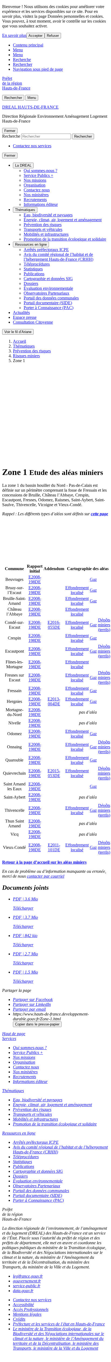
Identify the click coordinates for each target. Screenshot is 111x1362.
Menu (18, 50)
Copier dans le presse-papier (37, 1024)
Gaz (93, 579)
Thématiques (25, 210)
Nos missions (35, 180)
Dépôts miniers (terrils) (104, 625)
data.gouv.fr (23, 1290)
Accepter (35, 36)
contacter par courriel (45, 876)
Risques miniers (26, 355)
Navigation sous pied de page (38, 69)
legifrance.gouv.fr (28, 1276)
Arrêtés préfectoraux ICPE (46, 249)
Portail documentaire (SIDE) (48, 303)
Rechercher (22, 64)
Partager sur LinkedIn (32, 1004)
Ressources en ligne (31, 244)
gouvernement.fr (27, 1281)
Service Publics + (38, 175)
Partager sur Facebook (33, 999)
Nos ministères (36, 194)
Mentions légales (27, 1314)
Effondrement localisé (77, 590)
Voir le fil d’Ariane (17, 332)
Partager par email (29, 1009)
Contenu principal (28, 45)
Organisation (34, 185)
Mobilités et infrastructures (46, 234)
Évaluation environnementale (48, 288)
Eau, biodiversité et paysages (48, 215)
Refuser (53, 36)
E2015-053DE (54, 773)
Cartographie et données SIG (48, 278)
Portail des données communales (51, 298)
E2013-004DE (54, 701)
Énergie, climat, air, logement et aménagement (63, 219)
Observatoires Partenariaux (46, 293)
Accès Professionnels (30, 1309)
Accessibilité (23, 1304)
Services (9, 1038)
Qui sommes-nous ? (40, 170)
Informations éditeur (41, 204)
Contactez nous (37, 190)
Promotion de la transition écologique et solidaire (65, 239)
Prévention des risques (43, 224)
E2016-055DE (54, 625)
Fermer (9, 131)
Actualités (21, 312)
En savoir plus (14, 35)
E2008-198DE (34, 579)
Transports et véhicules (43, 229)
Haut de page (13, 1033)
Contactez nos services (32, 146)
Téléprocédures (37, 264)
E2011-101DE (54, 847)
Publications (34, 273)
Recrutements (35, 199)
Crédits (19, 1319)
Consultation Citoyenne (33, 322)
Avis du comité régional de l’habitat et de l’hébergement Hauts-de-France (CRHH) (58, 257)
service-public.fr (26, 1286)
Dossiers (31, 283)
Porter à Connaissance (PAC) (48, 307)
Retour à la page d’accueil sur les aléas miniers (44, 862)
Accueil (19, 341)
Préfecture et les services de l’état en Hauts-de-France (59, 1324)
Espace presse (25, 317)
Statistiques (33, 269)
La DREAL (23, 165)
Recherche (22, 59)
